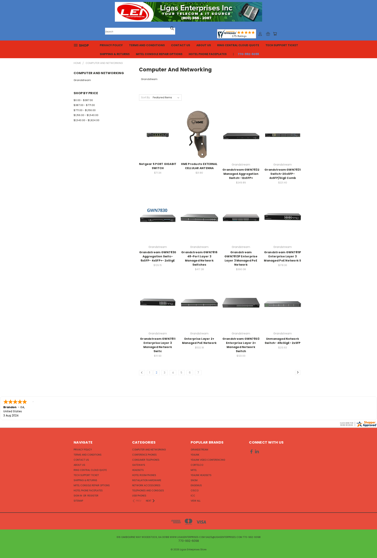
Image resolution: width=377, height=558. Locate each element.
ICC (193, 495)
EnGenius (196, 485)
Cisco (195, 490)
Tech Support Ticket (281, 45)
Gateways (138, 465)
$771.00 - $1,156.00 (85, 110)
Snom (194, 480)
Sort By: (145, 97)
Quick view (157, 127)
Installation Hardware (146, 480)
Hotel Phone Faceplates (208, 54)
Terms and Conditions (147, 45)
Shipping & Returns (115, 54)
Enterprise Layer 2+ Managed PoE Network (199, 341)
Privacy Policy (111, 45)
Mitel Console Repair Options (159, 54)
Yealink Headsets (201, 475)
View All (195, 500)
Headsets (138, 470)
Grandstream (82, 80)
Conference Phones (144, 454)
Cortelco (197, 465)
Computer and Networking (149, 449)
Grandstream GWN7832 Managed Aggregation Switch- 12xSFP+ (240, 174)
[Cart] (275, 34)
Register (92, 495)
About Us (203, 45)
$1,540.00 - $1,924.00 (86, 120)
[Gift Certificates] (268, 34)
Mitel (194, 470)
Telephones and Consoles (148, 490)
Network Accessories (146, 485)
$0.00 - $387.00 (83, 100)
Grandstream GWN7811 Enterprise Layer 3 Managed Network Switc (157, 345)
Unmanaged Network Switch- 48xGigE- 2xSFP (283, 341)
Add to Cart (158, 142)
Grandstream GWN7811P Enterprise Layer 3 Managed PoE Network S (282, 256)
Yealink (195, 454)
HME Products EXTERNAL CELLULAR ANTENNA (199, 166)
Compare (156, 134)
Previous (367, 546)
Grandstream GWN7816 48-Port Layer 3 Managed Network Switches (199, 258)
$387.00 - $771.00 (84, 105)
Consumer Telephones (145, 459)
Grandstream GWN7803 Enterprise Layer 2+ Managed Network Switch (241, 345)
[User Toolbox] (260, 34)
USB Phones (139, 495)
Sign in (78, 495)
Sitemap (78, 500)
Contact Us (180, 45)
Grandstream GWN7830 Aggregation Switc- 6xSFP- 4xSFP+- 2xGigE (157, 256)
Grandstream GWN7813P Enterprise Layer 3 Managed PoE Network (240, 258)
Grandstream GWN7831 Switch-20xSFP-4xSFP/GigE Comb (282, 174)
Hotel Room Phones (144, 475)
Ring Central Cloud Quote (238, 45)
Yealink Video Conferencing (208, 459)
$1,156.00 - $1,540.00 (86, 115)
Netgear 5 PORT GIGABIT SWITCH (158, 166)
